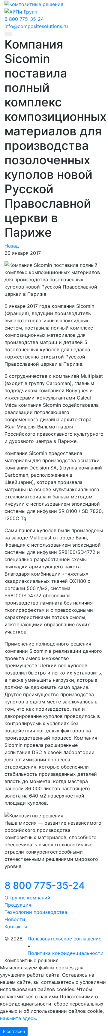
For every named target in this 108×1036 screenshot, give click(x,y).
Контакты (15, 927)
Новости (14, 919)
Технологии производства (35, 912)
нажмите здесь (18, 1018)
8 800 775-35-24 (44, 885)
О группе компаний (27, 898)
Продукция (17, 905)
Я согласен (14, 1031)
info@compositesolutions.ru (36, 26)
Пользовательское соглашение (64, 939)
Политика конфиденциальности (66, 953)
